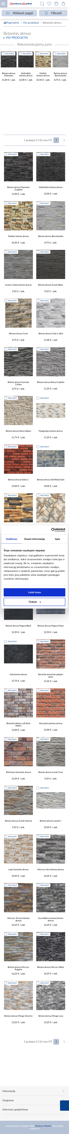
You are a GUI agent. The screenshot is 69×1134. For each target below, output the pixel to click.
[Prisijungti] (56, 3)
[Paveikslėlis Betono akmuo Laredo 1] (51, 800)
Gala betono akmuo (18, 675)
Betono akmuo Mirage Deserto (18, 1016)
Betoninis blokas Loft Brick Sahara (18, 724)
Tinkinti (33, 601)
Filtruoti (56, 13)
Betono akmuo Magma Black (18, 626)
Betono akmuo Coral (18, 334)
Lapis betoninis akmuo (18, 870)
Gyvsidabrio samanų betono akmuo (50, 919)
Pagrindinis (13, 22)
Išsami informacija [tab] (34, 539)
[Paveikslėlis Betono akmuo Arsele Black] (51, 264)
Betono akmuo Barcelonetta (60, 74)
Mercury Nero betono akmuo (50, 870)
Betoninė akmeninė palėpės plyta (50, 676)
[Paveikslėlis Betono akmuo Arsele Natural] (18, 800)
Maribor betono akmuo (43, 74)
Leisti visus (34, 592)
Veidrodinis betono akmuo (25, 74)
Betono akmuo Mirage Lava (50, 1016)
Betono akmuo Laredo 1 (50, 821)
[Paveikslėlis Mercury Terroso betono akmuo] (18, 897)
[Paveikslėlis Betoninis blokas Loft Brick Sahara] (18, 702)
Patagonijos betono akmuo (51, 431)
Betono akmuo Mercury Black (50, 967)
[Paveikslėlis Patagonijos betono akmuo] (51, 410)
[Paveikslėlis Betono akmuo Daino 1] (18, 459)
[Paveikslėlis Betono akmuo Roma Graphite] (51, 361)
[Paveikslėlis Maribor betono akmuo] (43, 59)
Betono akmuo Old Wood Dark (51, 480)
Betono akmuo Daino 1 (18, 480)
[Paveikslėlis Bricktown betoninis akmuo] (18, 751)
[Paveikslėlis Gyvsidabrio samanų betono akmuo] (51, 897)
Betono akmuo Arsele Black (50, 285)
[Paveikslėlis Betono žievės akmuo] (18, 507)
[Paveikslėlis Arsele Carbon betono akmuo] (18, 264)
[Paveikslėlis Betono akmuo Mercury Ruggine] (18, 946)
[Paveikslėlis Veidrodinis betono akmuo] (26, 59)
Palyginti (9, 54)
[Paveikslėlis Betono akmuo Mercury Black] (51, 946)
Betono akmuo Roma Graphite (50, 382)
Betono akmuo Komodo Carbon (18, 383)
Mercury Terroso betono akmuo (18, 919)
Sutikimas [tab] (11, 539)
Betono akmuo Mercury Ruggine (18, 968)
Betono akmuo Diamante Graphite (8, 74)
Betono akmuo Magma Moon (51, 626)
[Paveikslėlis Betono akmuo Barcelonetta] (60, 59)
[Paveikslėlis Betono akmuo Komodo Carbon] (18, 361)
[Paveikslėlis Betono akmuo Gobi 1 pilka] (51, 313)
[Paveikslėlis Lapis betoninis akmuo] (18, 849)
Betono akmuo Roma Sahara (18, 431)
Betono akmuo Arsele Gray (50, 772)
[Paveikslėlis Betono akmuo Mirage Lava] (51, 995)
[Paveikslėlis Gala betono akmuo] (18, 654)
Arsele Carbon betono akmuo (18, 285)
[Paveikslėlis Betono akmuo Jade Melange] (51, 507)
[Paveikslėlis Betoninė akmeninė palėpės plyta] (51, 654)
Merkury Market (43, 1126)
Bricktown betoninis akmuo (18, 772)
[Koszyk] (63, 3)
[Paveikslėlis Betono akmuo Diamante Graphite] (9, 59)
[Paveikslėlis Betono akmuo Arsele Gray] (51, 751)
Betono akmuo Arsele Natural (18, 821)
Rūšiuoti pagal (23, 13)
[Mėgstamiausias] (49, 3)
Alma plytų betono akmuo (50, 723)
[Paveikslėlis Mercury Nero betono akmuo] (51, 849)
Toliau (64, 140)
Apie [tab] (57, 539)
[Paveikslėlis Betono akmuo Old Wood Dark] (51, 459)
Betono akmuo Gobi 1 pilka (51, 334)
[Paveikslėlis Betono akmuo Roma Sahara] (18, 410)
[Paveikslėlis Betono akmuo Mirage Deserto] (18, 995)
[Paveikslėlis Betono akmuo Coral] (18, 313)
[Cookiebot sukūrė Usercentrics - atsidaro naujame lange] (51, 530)
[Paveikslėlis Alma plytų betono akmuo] (51, 702)
